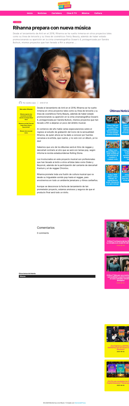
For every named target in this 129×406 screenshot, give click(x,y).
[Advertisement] (26, 165)
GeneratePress (80, 403)
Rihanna (29, 109)
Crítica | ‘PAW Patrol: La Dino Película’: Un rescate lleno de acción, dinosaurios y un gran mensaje (112, 179)
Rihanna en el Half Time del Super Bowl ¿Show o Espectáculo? (26, 125)
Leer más (81, 42)
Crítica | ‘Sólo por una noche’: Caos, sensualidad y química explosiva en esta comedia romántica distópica (112, 130)
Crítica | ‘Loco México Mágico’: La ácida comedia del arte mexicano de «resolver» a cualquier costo (112, 154)
